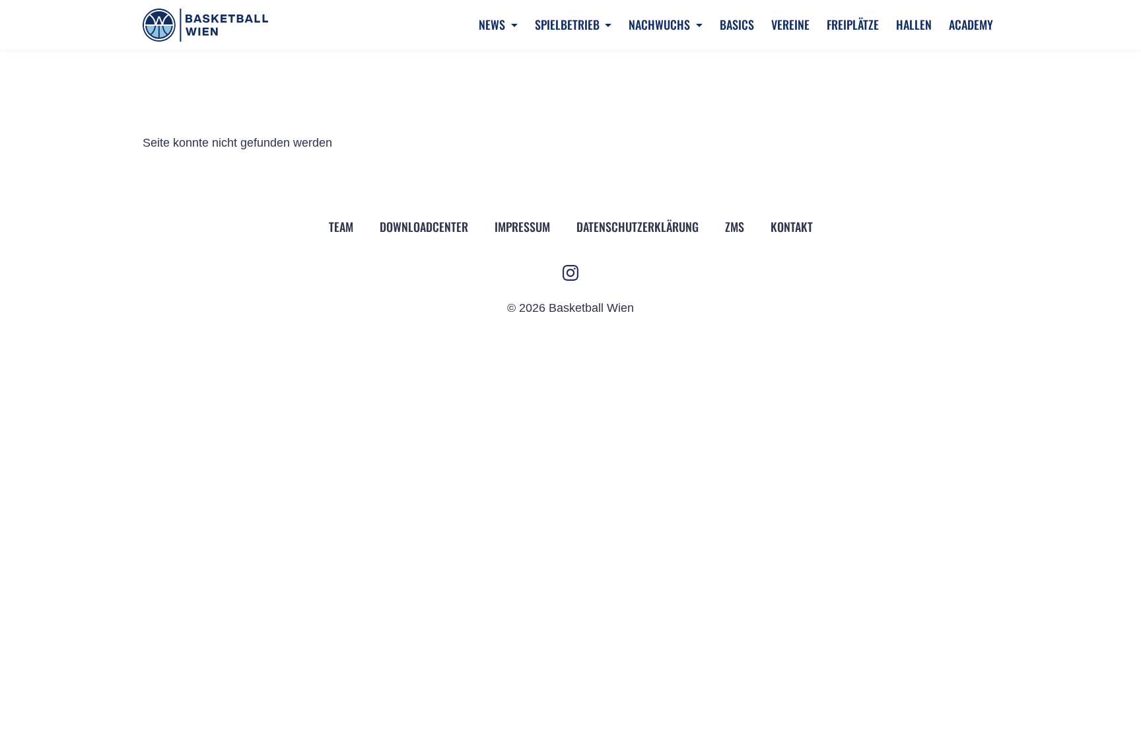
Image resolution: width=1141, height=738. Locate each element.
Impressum (522, 226)
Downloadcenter (424, 226)
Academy (971, 24)
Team (341, 226)
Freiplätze (853, 24)
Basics (737, 24)
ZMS (734, 226)
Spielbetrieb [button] (568, 24)
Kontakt (792, 226)
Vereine (790, 24)
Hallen (914, 24)
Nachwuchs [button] (661, 24)
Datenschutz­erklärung (637, 226)
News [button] (493, 24)
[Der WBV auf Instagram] (570, 273)
